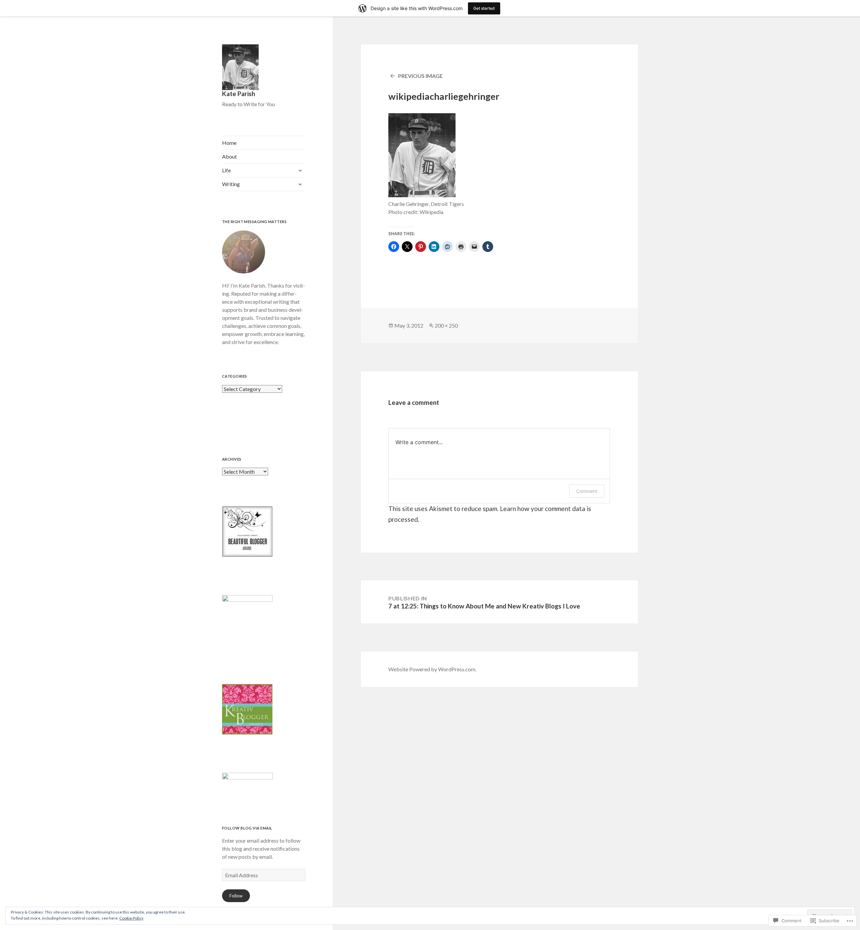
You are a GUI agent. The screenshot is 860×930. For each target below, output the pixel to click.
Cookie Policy (131, 918)
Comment (586, 491)
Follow (236, 895)
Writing (231, 184)
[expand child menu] (300, 170)
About (229, 156)
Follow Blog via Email (247, 828)
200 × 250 (446, 325)
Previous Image (420, 76)
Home (229, 142)
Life (226, 170)
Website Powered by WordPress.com (431, 669)
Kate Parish (238, 93)
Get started (484, 8)
